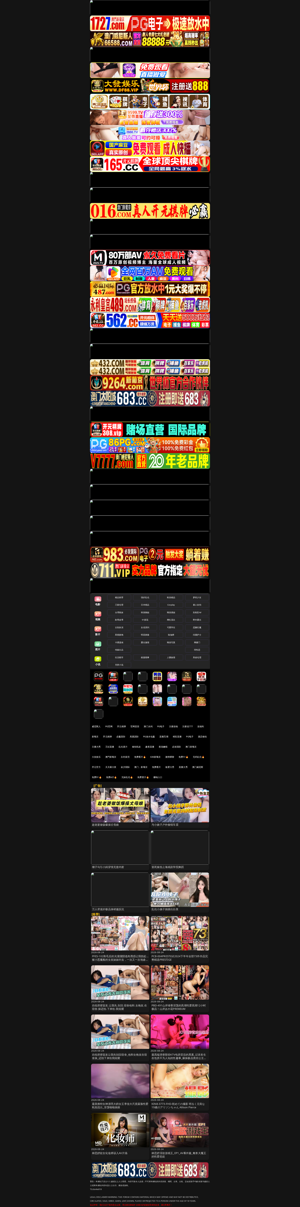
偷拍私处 (136, 746)
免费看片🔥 (140, 756)
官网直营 (134, 726)
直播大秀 (183, 767)
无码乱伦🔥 (198, 756)
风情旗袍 (119, 634)
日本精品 (145, 604)
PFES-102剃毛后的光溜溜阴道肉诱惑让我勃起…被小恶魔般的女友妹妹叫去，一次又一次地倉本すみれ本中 (120, 959)
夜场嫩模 (163, 746)
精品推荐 (119, 597)
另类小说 (119, 664)
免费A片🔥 (111, 777)
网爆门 (197, 642)
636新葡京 (155, 756)
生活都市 (119, 657)
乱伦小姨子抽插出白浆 (165, 909)
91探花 (145, 619)
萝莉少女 (197, 597)
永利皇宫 (125, 756)
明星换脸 (145, 634)
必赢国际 (120, 736)
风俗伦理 (197, 657)
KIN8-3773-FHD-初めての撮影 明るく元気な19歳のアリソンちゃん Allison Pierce (178, 1105)
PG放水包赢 (149, 736)
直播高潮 (163, 736)
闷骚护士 (197, 634)
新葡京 (95, 736)
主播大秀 (96, 746)
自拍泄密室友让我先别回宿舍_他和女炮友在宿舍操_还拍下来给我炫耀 (119, 1056)
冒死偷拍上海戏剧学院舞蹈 (168, 867)
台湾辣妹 (119, 612)
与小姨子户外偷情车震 (165, 824)
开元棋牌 (121, 726)
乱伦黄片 (123, 746)
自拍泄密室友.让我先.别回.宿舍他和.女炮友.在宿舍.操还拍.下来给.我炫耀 (119, 1007)
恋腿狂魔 (197, 627)
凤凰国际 (134, 736)
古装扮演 (119, 627)
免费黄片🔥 (143, 777)
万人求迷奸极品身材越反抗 (108, 909)
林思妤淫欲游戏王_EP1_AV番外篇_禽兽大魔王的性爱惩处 (179, 1154)
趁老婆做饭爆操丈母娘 (105, 824)
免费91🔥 (97, 777)
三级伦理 (119, 604)
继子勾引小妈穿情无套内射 (108, 867)
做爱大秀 (169, 767)
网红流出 (171, 619)
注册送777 (187, 726)
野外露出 (197, 619)
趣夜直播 (149, 746)
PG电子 (161, 726)
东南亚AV (197, 612)
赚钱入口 (157, 777)
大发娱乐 (96, 756)
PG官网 (109, 726)
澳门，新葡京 (141, 767)
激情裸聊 (169, 756)
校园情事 (145, 657)
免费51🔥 (183, 756)
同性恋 (197, 649)
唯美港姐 (171, 612)
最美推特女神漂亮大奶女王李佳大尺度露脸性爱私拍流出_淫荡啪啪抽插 (120, 1105)
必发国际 (176, 746)
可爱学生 (171, 627)
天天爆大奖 (110, 767)
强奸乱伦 (145, 597)
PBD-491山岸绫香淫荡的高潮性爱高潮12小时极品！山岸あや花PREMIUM (179, 1007)
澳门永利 (148, 726)
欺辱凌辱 (119, 619)
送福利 (200, 726)
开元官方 (96, 767)
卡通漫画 (119, 642)
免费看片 (156, 767)
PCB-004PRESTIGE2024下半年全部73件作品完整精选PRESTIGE (180, 957)
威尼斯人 (96, 726)
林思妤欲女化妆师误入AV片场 (109, 1153)
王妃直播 (109, 746)
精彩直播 (177, 736)
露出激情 (145, 642)
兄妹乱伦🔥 (127, 777)
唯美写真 (171, 642)
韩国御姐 (145, 612)
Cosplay (171, 604)
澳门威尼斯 (197, 767)
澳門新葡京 (110, 756)
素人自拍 (197, 604)
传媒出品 (119, 649)
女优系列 (145, 627)
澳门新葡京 (191, 746)
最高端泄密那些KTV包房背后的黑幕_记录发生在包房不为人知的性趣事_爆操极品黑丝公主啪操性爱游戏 (179, 1058)
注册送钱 (173, 726)
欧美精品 (171, 597)
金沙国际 (125, 767)
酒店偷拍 (202, 736)
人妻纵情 (171, 657)
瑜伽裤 (171, 634)
